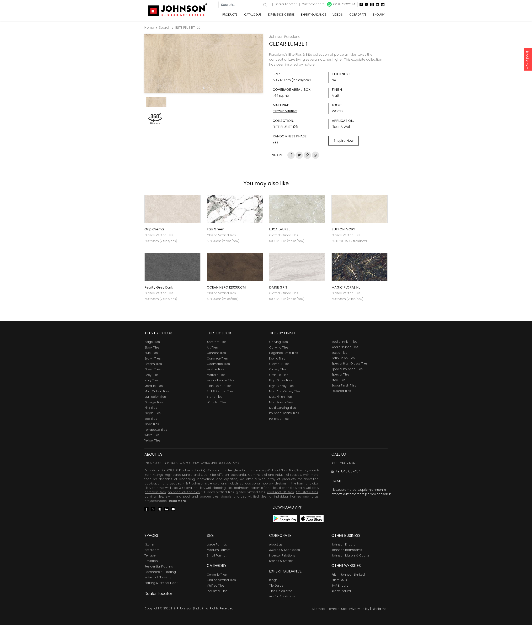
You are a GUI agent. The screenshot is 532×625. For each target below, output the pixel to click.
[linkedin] (376, 4)
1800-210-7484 (343, 463)
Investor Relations (282, 555)
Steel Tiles (338, 380)
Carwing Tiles (278, 347)
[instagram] (371, 4)
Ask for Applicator (282, 596)
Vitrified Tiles (215, 585)
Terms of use (337, 609)
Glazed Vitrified (285, 111)
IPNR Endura (340, 585)
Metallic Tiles (153, 386)
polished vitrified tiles (184, 492)
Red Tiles (150, 419)
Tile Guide (276, 585)
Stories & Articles (281, 561)
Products (230, 14)
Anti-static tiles (307, 492)
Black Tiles (151, 347)
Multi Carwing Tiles (282, 408)
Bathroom (152, 550)
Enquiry (378, 14)
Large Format (217, 544)
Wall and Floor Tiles (281, 470)
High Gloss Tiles (280, 380)
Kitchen (149, 544)
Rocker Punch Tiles (344, 347)
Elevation (151, 561)
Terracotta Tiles (155, 430)
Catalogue (252, 14)
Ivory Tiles (151, 380)
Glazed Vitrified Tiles (221, 580)
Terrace (150, 555)
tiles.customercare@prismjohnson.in (358, 490)
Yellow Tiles (152, 440)
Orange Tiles (153, 402)
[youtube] (381, 4)
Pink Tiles (150, 408)
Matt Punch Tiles (281, 402)
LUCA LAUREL (279, 229)
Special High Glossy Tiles (349, 363)
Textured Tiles (341, 391)
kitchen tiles (287, 488)
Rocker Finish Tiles (344, 342)
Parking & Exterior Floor (160, 583)
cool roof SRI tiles (280, 492)
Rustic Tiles (339, 353)
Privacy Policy (359, 609)
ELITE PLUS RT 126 (188, 27)
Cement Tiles (216, 353)
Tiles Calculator (280, 591)
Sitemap (318, 609)
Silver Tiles (151, 424)
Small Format (217, 555)
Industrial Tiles (217, 591)
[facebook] (360, 4)
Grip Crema (154, 229)
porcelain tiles (155, 492)
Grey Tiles (151, 375)
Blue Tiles (151, 353)
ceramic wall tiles (165, 488)
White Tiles (152, 435)
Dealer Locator (286, 4)
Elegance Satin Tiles (283, 353)
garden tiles (209, 496)
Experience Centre (281, 14)
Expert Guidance (313, 14)
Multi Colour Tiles (156, 391)
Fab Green (215, 229)
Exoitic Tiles (277, 358)
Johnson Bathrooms (346, 550)
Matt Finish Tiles (280, 397)
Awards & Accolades (284, 550)
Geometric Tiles (218, 364)
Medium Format (218, 550)
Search (164, 27)
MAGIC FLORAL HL (345, 287)
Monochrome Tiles (220, 380)
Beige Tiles (152, 342)
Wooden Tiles (217, 402)
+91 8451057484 (343, 4)
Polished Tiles (279, 419)
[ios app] (312, 518)
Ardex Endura (341, 591)
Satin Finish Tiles (343, 358)
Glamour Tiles (279, 364)
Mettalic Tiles (216, 375)
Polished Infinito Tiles (284, 413)
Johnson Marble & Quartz (350, 555)
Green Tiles (152, 369)
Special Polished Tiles (347, 369)
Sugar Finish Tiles (343, 385)
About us (275, 544)
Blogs (273, 580)
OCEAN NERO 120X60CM (226, 287)
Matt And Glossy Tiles (284, 391)
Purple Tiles (152, 413)
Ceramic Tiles (217, 574)
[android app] (285, 518)
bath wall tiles (308, 488)
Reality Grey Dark (158, 287)
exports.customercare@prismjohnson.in (361, 494)
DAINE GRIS (278, 287)
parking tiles (153, 496)
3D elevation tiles (191, 488)
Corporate (357, 14)
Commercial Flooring (160, 572)
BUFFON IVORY (343, 229)
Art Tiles (212, 347)
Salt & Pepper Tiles (220, 391)
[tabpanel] (203, 63)
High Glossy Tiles (281, 386)
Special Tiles (340, 374)
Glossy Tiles (277, 369)
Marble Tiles (215, 369)
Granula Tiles (278, 375)
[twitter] (365, 4)
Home (149, 27)
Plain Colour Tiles (219, 386)
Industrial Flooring (157, 577)
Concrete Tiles (217, 358)
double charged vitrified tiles (243, 496)
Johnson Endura (343, 544)
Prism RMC (339, 580)
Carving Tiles (278, 342)
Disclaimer (380, 609)
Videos (337, 14)
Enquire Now (527, 60)
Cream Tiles (153, 364)
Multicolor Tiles (155, 397)
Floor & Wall (341, 126)
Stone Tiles (214, 397)
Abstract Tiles (217, 342)
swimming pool (178, 496)
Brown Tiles (152, 358)
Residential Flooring (158, 566)
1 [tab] (204, 88)
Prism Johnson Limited (348, 574)
